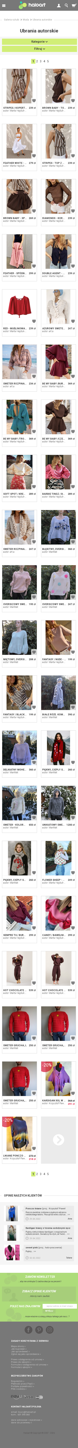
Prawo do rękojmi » (21, 1362)
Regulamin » (17, 1381)
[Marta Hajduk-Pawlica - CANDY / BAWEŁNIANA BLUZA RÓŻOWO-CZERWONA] (58, 913)
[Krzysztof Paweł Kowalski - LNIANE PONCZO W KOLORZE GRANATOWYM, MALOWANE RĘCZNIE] (19, 1134)
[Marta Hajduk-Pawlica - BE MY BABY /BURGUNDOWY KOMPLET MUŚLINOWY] (58, 362)
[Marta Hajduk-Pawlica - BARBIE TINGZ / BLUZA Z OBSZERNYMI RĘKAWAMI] (58, 472)
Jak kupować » (18, 1349)
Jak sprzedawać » (20, 1351)
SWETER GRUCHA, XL (54, 1045)
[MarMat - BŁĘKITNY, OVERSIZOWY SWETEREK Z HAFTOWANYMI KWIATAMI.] (58, 527)
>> (69, 1214)
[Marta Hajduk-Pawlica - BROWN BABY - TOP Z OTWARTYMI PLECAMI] (58, 86)
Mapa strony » (18, 1346)
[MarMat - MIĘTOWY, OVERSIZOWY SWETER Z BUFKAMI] (19, 637)
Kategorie (38, 41)
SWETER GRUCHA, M (15, 1100)
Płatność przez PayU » (22, 1383)
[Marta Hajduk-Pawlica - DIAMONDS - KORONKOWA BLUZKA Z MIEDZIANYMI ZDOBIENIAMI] (58, 196)
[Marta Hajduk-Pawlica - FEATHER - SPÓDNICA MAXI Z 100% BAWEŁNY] (19, 251)
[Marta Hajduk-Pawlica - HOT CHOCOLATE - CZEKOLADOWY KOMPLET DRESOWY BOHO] (19, 968)
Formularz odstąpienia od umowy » (29, 1364)
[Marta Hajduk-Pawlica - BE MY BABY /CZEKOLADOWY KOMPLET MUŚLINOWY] (58, 417)
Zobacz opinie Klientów (39, 1291)
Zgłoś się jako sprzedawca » (26, 1354)
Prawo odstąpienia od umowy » (27, 1359)
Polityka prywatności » (22, 1386)
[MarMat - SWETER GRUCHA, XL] (58, 1023)
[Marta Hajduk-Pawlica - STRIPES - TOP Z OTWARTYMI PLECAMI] (58, 141)
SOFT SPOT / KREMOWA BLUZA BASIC (25, 494)
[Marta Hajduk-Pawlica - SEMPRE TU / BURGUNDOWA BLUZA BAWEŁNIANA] (19, 913)
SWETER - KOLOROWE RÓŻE (19, 824)
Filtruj (38, 48)
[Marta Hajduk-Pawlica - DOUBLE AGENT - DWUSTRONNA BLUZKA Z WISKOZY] (58, 251)
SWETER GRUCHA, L (15, 1045)
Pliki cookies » (18, 1389)
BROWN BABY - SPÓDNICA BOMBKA (24, 218)
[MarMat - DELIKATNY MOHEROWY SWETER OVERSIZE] (19, 748)
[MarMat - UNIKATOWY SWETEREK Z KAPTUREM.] (58, 803)
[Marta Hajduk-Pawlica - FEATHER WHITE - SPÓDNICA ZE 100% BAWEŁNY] (19, 141)
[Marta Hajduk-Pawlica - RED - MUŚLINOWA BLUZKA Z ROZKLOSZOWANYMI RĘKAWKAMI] (19, 306)
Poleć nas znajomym (25, 1306)
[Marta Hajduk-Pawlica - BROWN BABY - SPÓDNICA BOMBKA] (19, 196)
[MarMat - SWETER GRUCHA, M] (19, 1079)
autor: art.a (47, 331)
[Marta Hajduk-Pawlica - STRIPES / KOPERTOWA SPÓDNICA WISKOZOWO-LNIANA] (19, 86)
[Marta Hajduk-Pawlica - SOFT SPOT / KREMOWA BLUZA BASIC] (19, 472)
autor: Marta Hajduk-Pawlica (18, 110)
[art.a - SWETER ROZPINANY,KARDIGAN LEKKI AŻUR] (19, 362)
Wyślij (49, 1311)
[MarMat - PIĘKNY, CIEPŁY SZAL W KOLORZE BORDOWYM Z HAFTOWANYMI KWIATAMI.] (58, 748)
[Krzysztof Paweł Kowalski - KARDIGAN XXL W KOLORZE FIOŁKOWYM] (58, 1079)
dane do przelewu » (21, 1422)
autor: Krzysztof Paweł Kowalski (58, 1103)
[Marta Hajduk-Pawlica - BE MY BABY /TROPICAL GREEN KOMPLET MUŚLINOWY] (19, 417)
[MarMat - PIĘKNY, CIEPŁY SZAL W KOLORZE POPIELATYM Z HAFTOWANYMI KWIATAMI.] (19, 858)
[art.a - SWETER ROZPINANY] (19, 527)
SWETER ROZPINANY (15, 549)
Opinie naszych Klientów (23, 1195)
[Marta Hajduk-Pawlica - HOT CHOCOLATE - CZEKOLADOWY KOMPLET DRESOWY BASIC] (58, 968)
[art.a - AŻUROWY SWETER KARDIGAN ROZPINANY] (58, 306)
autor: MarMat (49, 551)
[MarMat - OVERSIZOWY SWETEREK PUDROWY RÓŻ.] (19, 582)
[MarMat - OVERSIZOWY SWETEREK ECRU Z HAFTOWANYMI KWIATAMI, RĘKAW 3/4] (58, 582)
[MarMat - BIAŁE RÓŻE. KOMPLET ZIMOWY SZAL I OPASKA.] (58, 693)
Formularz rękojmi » (21, 1367)
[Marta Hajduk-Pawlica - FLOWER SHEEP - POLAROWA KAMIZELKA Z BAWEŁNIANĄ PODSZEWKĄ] (58, 858)
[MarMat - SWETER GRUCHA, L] (19, 1023)
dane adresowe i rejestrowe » (26, 1420)
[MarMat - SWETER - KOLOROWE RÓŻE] (19, 803)
